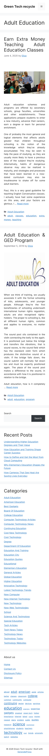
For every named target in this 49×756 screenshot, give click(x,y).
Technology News (13, 634)
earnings (36, 703)
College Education (13, 515)
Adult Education (15, 211)
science (19, 724)
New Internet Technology (17, 599)
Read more (23, 203)
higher (36, 713)
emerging (26, 709)
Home (7, 664)
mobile (31, 717)
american (24, 691)
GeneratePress (24, 752)
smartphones (9, 728)
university (39, 733)
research (7, 725)
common (7, 700)
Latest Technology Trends (17, 590)
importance (8, 716)
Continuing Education (15, 528)
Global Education (13, 577)
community (17, 700)
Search (7, 413)
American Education (14, 502)
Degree (7, 541)
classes (19, 215)
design (21, 703)
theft (25, 733)
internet (18, 716)
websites (14, 737)
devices (28, 703)
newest (7, 720)
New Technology (12, 603)
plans (13, 720)
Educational (10, 563)
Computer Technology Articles (20, 519)
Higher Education (13, 581)
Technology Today (13, 638)
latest (25, 716)
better (6, 696)
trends (30, 733)
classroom (22, 696)
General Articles (12, 572)
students (20, 728)
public (27, 720)
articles (41, 692)
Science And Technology (17, 616)
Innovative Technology (15, 585)
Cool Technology (12, 537)
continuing (10, 703)
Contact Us (10, 669)
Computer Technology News (19, 524)
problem (20, 720)
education (31, 215)
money (7, 219)
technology (13, 732)
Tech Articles (11, 625)
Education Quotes (13, 559)
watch (6, 737)
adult (10, 215)
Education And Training (16, 550)
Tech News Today (13, 629)
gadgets (9, 712)
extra (41, 215)
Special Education (13, 621)
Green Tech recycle (19, 6)
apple (34, 692)
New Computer (12, 594)
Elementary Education (15, 568)
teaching (16, 219)
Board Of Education (14, 511)
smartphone (30, 725)
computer (27, 700)
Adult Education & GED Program (24, 237)
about (7, 692)
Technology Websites (15, 643)
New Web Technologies (16, 607)
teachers (28, 728)
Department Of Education (17, 546)
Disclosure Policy (13, 673)
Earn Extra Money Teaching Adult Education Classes (24, 44)
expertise (35, 709)
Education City (11, 555)
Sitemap (8, 677)
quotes (35, 719)
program (30, 399)
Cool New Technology (15, 533)
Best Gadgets (11, 506)
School (7, 612)
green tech (28, 713)
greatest (18, 713)
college (33, 696)
